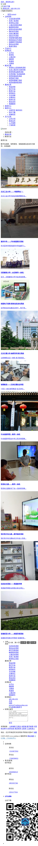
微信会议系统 (14, 44)
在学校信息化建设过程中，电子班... (13, 308)
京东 (10, 701)
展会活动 (12, 101)
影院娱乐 (12, 93)
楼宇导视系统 (14, 650)
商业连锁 (12, 87)
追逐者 (24, 726)
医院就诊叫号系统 (15, 40)
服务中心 (8, 108)
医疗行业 (12, 89)
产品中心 (8, 48)
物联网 (11, 59)
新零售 (11, 55)
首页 (11, 14)
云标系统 (8, 16)
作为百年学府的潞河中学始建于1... (13, 246)
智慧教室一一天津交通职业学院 (12, 384)
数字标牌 (30, 726)
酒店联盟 (18, 728)
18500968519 (13, 772)
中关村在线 (10, 728)
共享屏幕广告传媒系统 (17, 74)
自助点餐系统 (14, 33)
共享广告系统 (14, 21)
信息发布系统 (14, 646)
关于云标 (8, 116)
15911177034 (13, 792)
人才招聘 (12, 123)
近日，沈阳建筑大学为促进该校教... (13, 277)
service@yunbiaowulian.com (18, 705)
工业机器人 (31, 728)
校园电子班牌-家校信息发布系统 (12, 304)
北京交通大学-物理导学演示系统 (12, 353)
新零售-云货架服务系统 (17, 67)
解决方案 (8, 65)
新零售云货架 (14, 23)
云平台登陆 (8, 796)
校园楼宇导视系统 (15, 42)
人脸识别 (12, 57)
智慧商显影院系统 (15, 76)
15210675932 (13, 751)
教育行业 (12, 91)
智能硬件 (12, 695)
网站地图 (30, 736)
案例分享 (8, 84)
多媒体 (11, 61)
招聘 (10, 703)
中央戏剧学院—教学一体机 (10, 434)
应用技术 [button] (8, 50)
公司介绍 (12, 119)
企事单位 (12, 97)
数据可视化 (13, 46)
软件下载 (6, 6)
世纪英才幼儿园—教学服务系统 (12, 534)
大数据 (11, 63)
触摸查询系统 (14, 27)
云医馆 (23, 728)
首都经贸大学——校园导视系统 (12, 634)
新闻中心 (8, 106)
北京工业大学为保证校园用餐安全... (13, 196)
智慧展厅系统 (14, 78)
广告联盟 (12, 125)
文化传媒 (12, 95)
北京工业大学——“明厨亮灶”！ (12, 191)
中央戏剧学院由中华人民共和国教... (13, 439)
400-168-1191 (11, 8)
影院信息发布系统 (15, 29)
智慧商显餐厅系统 (15, 80)
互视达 (18, 726)
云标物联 (12, 726)
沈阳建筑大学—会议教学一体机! (12, 272)
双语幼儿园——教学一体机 (10, 484)
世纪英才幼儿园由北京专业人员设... (13, 538)
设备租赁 (12, 114)
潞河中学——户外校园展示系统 (12, 241)
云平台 (11, 53)
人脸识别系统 (14, 654)
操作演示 (19, 110)
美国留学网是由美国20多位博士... (13, 588)
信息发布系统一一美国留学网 (11, 584)
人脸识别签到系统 (15, 25)
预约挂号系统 (14, 31)
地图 (35, 732)
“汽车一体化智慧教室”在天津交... (13, 389)
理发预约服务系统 (15, 38)
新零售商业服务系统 (16, 72)
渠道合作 (12, 121)
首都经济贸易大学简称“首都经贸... (13, 638)
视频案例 (12, 104)
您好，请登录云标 (7, 2)
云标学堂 (12, 110)
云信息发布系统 (14, 18)
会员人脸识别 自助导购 (17, 70)
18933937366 (13, 783)
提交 (10, 723)
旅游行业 (12, 99)
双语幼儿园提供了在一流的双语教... (13, 488)
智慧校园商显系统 (15, 82)
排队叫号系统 (14, 35)
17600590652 (13, 758)
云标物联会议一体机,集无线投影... (13, 358)
